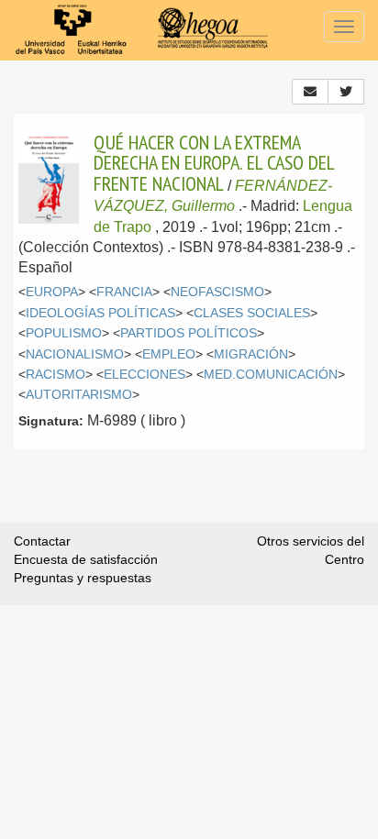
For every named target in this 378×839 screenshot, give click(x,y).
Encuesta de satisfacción (86, 559)
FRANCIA (124, 292)
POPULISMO (64, 333)
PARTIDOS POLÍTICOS (188, 333)
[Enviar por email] (310, 92)
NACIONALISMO (75, 354)
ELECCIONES (144, 374)
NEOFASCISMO (217, 292)
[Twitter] (346, 92)
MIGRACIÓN (251, 354)
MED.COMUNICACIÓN (271, 374)
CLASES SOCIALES (252, 313)
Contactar (42, 541)
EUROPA (52, 292)
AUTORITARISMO (79, 395)
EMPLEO (168, 354)
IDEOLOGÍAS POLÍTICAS (100, 313)
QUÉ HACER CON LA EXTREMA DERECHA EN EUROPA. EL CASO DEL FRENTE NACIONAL (214, 162)
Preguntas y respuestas (82, 577)
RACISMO (55, 374)
